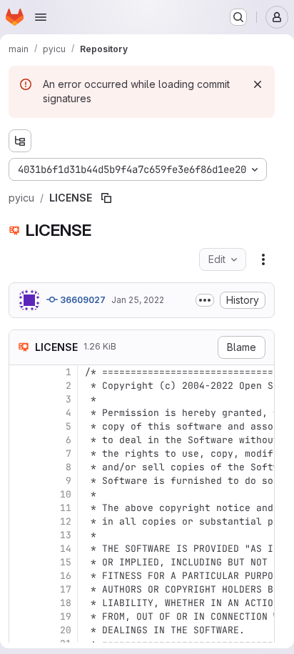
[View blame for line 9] (21, 480)
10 (65, 494)
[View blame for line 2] (21, 385)
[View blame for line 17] (21, 589)
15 (65, 562)
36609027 (82, 299)
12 (65, 521)
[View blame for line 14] (21, 548)
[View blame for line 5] (21, 426)
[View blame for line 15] (21, 562)
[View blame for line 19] (21, 616)
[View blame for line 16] (21, 576)
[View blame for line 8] (21, 467)
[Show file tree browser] (20, 140)
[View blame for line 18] (21, 603)
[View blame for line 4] (21, 413)
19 (65, 616)
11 (65, 508)
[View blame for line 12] (21, 521)
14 (65, 548)
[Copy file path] (106, 198)
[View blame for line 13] (21, 535)
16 (65, 576)
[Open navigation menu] (40, 17)
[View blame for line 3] (21, 399)
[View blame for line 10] (21, 494)
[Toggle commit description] (205, 300)
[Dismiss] (257, 84)
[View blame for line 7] (21, 453)
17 (65, 589)
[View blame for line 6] (21, 440)
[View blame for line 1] (21, 372)
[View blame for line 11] (21, 508)
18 (65, 603)
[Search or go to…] (238, 17)
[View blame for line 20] (21, 630)
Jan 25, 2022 (137, 299)
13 (65, 535)
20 (65, 630)
